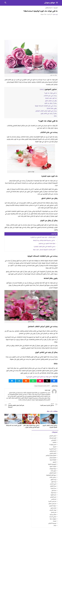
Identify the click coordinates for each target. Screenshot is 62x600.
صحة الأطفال (53, 486)
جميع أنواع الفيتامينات (51, 475)
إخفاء (41, 89)
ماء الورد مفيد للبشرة (51, 98)
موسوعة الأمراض (52, 523)
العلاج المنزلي (53, 453)
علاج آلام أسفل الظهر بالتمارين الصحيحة (16, 405)
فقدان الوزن (53, 508)
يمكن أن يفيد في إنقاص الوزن (49, 113)
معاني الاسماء (52, 517)
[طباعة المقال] (12, 381)
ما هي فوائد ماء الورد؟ (50, 93)
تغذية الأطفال (52, 473)
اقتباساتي (53, 440)
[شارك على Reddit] (26, 381)
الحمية (54, 447)
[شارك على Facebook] (54, 381)
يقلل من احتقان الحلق (51, 101)
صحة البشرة (53, 488)
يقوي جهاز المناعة (52, 108)
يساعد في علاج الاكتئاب (50, 96)
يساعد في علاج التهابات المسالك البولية (46, 106)
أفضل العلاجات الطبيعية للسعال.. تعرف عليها (44, 250)
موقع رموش (49, 3)
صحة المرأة (53, 493)
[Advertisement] (31, 27)
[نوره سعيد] (54, 391)
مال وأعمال (53, 512)
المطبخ (54, 462)
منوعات (54, 521)
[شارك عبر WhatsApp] (33, 381)
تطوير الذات (53, 471)
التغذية (54, 442)
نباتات (55, 525)
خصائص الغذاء (52, 477)
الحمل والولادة (52, 445)
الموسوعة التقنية (52, 464)
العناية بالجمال (52, 458)
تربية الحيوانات (53, 469)
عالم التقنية (53, 495)
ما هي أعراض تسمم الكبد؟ (47, 404)
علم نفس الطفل (52, 504)
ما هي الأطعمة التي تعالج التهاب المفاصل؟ (44, 246)
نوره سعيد (55, 14)
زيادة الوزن (53, 482)
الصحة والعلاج (48, 8)
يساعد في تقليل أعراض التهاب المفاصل (46, 111)
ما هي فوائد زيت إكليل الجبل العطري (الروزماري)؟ (39, 377)
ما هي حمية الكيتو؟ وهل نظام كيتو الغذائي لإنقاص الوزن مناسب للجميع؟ (31, 427)
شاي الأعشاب (53, 484)
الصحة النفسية (52, 449)
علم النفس (53, 499)
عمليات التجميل (52, 506)
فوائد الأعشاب (52, 510)
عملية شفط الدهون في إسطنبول (47, 243)
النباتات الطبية (53, 466)
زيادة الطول (53, 480)
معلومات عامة (53, 519)
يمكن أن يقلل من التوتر (50, 103)
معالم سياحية (53, 515)
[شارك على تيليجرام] (19, 381)
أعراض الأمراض (52, 436)
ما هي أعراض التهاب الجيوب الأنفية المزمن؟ (49, 426)
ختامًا (55, 116)
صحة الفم (54, 490)
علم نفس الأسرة (52, 501)
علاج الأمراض (53, 497)
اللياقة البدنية (53, 460)
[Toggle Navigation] (57, 2)
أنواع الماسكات (52, 438)
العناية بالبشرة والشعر (51, 455)
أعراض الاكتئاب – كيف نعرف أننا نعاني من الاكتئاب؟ (42, 237)
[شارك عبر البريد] (40, 381)
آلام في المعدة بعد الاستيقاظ (13, 425)
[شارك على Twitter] (47, 381)
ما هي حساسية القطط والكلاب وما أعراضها (44, 240)
